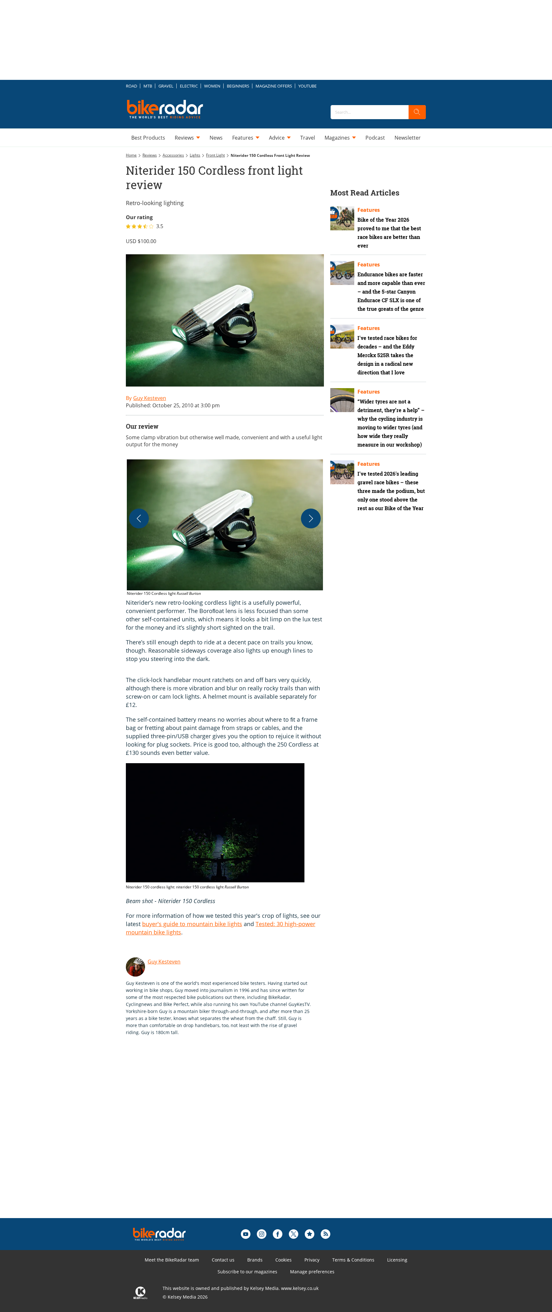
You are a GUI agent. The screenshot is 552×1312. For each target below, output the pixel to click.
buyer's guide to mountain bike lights (192, 924)
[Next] (311, 518)
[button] (225, 528)
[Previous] (139, 518)
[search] (417, 112)
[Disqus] (231, 1137)
